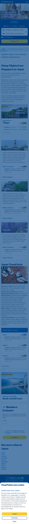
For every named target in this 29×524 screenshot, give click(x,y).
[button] (14, 521)
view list (22, 501)
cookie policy (14, 495)
